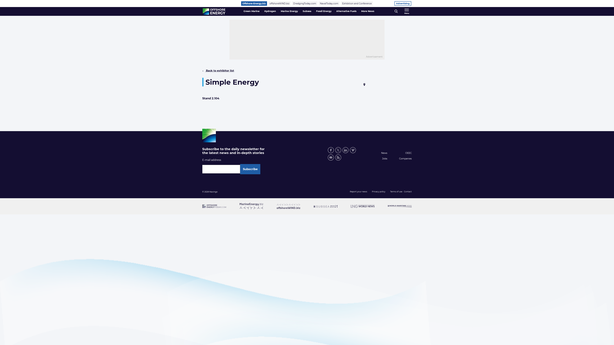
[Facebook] (331, 150)
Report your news (358, 191)
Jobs (384, 158)
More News (367, 11)
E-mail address (211, 159)
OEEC (408, 153)
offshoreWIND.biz (279, 3)
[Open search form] (396, 11)
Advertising (403, 3)
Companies (405, 158)
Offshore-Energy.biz (254, 3)
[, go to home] (214, 11)
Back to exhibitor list (219, 70)
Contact (408, 191)
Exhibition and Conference (357, 3)
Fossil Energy (323, 11)
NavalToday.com (329, 3)
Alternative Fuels (346, 11)
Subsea (307, 11)
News (384, 153)
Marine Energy (289, 11)
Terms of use (396, 191)
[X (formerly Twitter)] (338, 150)
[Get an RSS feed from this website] (338, 157)
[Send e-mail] (331, 157)
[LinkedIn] (345, 150)
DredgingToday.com (304, 3)
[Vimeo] (353, 150)
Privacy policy (378, 191)
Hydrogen (270, 11)
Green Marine (252, 11)
